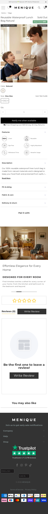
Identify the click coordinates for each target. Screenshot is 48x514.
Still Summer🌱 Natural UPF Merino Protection (24, 2)
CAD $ (22, 474)
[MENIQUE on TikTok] (31, 464)
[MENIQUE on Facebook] (17, 464)
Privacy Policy (30, 488)
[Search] (39, 7)
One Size (5, 101)
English (5, 469)
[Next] (45, 53)
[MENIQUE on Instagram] (22, 464)
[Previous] (3, 53)
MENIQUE (26, 480)
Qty (2, 107)
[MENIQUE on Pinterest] (26, 464)
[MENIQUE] (24, 7)
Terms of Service (16, 488)
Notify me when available (24, 120)
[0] (8, 7)
